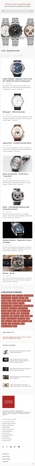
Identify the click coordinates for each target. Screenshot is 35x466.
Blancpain (21, 298)
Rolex (14, 321)
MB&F (18, 313)
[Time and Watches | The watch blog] (17, 6)
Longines (12, 313)
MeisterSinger (5, 316)
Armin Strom (19, 295)
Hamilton (3, 311)
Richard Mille (8, 321)
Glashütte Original (28, 305)
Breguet (3, 300)
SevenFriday (25, 321)
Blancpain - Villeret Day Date (14, 112)
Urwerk (22, 323)
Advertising (5, 454)
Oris (31, 316)
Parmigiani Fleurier (11, 318)
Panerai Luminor (6, 433)
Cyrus (28, 300)
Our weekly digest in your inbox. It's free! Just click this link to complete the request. (17, 337)
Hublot (14, 311)
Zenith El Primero (6, 440)
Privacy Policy (6, 459)
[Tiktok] (14, 447)
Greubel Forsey (13, 308)
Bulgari (14, 300)
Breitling (9, 300)
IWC (18, 311)
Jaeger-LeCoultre (25, 311)
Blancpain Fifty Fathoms (8, 425)
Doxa (10, 303)
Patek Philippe (21, 318)
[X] (7, 447)
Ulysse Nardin (15, 323)
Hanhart (9, 311)
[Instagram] (3, 447)
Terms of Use (6, 456)
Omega (27, 316)
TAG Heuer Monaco (7, 438)
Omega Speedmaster (7, 431)
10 (21, 55)
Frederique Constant (6, 305)
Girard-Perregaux (17, 305)
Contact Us (5, 461)
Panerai (3, 318)
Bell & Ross (15, 298)
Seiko (19, 321)
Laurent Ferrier (5, 313)
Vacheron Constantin (6, 326)
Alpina (13, 295)
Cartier (18, 300)
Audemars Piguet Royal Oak (9, 423)
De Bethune (4, 303)
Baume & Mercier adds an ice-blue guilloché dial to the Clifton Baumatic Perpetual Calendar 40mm (19, 360)
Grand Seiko (4, 308)
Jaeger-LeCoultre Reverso (8, 429)
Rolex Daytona (5, 437)
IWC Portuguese (6, 427)
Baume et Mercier (6, 298)
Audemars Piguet (28, 295)
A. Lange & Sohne (6, 295)
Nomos (22, 316)
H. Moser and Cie (22, 308)
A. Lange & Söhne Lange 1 (8, 421)
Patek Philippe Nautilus (7, 435)
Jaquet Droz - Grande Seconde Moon (17, 143)
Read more (20, 89)
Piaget (27, 318)
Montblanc (16, 316)
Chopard (24, 300)
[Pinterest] (11, 447)
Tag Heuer (4, 323)
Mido (11, 316)
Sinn (30, 321)
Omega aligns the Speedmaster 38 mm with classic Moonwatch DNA (17, 37)
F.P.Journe (21, 303)
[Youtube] (19, 447)
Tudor (9, 323)
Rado (2, 321)
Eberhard (15, 303)
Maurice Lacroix (25, 313)
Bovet (26, 298)
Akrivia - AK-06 (8, 273)
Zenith (15, 326)
